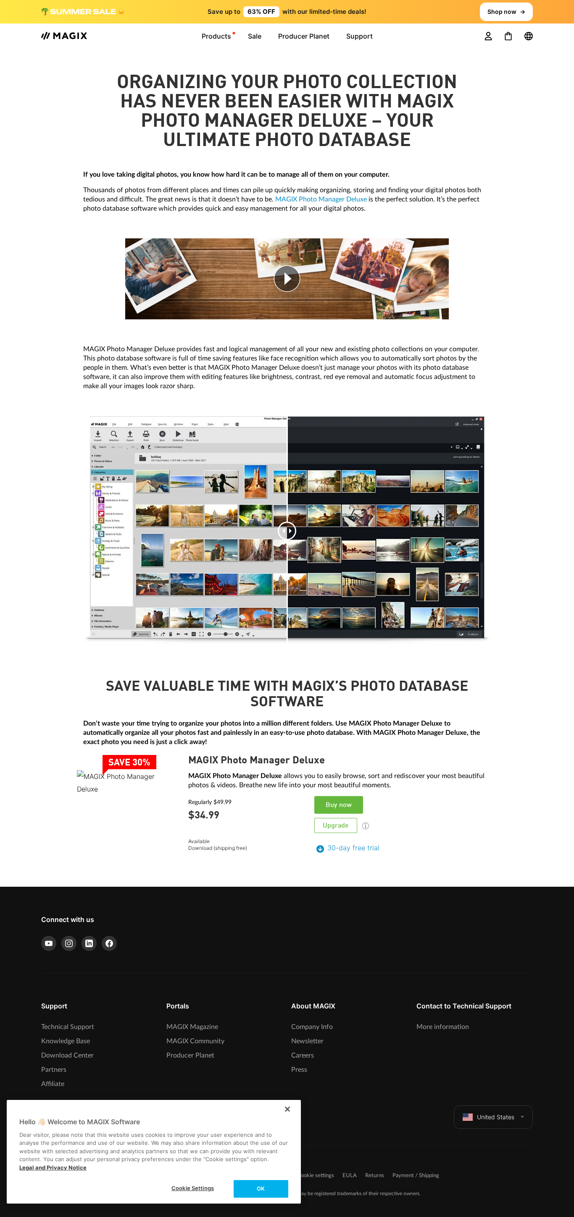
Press (299, 1069)
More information (442, 1027)
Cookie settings (315, 1175)
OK (261, 1188)
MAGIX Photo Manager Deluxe (321, 199)
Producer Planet (190, 1055)
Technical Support (67, 1027)
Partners (53, 1069)
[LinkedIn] (89, 943)
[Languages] (528, 36)
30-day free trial (353, 848)
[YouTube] (48, 943)
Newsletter (307, 1041)
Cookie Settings (192, 1188)
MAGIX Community (195, 1041)
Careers (302, 1055)
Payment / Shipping (415, 1175)
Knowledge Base (65, 1041)
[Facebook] (109, 943)
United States (495, 1116)
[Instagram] (68, 943)
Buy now (339, 805)
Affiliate (52, 1084)
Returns (374, 1175)
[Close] (287, 1109)
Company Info (312, 1027)
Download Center (67, 1055)
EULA (349, 1175)
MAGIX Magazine (192, 1027)
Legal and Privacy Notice (53, 1167)
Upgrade (336, 826)
